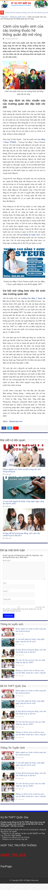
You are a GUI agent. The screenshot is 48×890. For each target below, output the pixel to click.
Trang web (6, 599)
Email (5, 591)
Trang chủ (4, 17)
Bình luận (7, 561)
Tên (5, 583)
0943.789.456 (13, 855)
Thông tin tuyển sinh (17, 17)
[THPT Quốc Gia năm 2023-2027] (24, 4)
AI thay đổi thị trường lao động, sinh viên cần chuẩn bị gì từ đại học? (21, 534)
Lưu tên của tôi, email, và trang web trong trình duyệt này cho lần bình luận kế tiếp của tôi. (24, 609)
